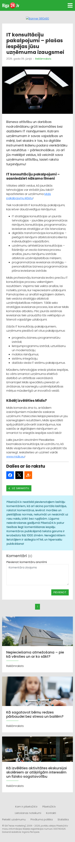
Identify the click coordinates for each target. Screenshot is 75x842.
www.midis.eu (15, 457)
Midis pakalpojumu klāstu (28, 196)
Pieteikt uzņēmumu (14, 819)
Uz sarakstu (20, 488)
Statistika (63, 819)
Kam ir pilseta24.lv (26, 806)
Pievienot (60, 592)
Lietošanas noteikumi (28, 813)
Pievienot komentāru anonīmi (26, 562)
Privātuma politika (42, 819)
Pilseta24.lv (49, 806)
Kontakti (51, 813)
